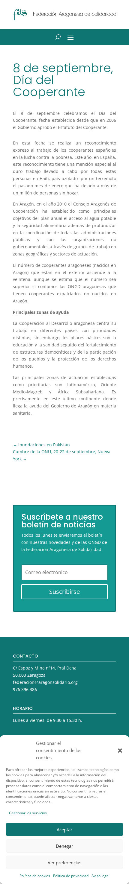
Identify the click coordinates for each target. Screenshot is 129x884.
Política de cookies (35, 875)
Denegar (64, 846)
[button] (120, 751)
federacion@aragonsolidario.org (45, 682)
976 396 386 (25, 689)
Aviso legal (101, 875)
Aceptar (64, 830)
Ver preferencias (64, 862)
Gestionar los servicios (28, 812)
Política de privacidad (70, 875)
